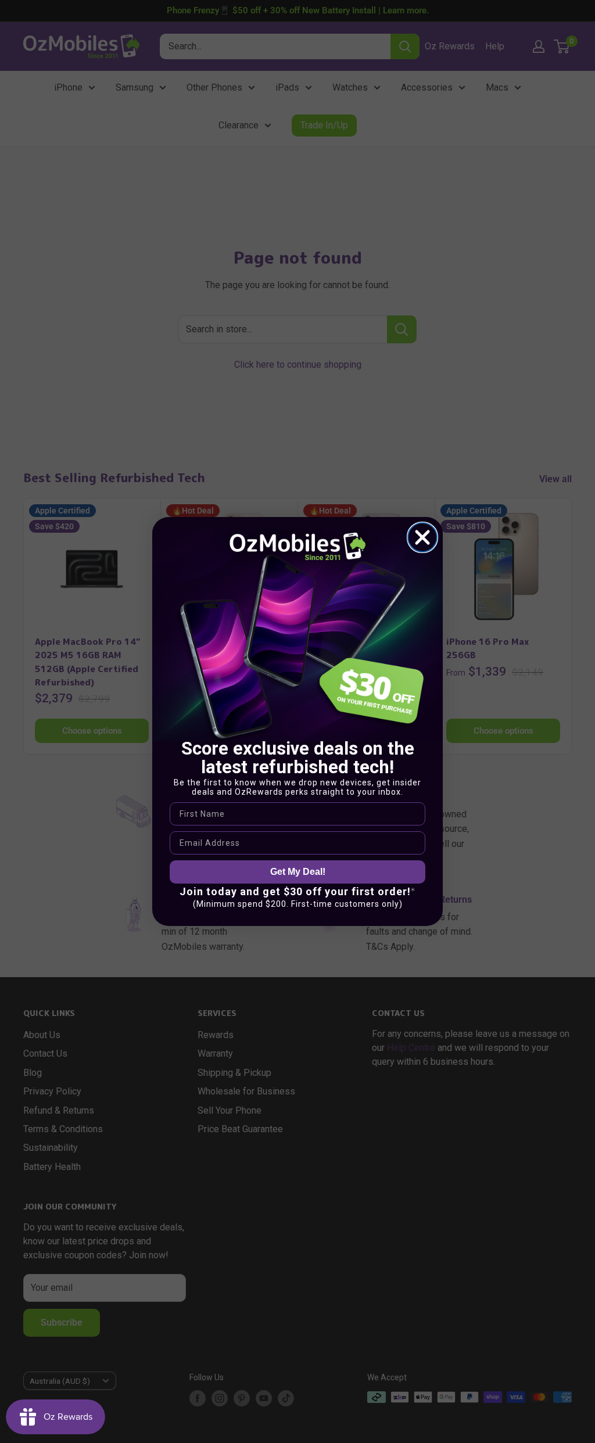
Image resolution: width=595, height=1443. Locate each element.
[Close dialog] (422, 537)
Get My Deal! (297, 872)
